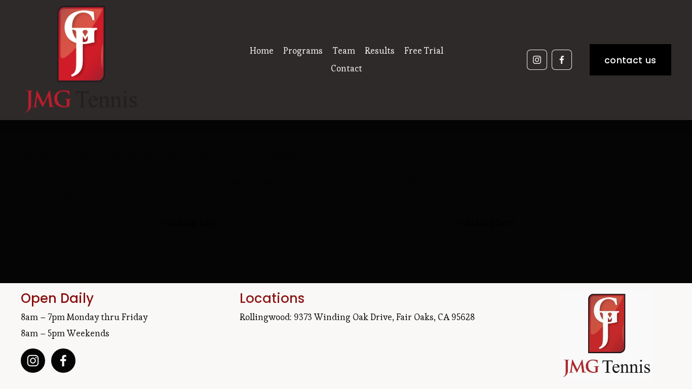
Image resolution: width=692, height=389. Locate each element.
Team (344, 50)
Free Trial (423, 50)
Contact (346, 68)
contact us (630, 60)
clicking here (191, 222)
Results (380, 50)
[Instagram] (537, 60)
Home (262, 50)
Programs (303, 50)
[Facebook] (562, 60)
